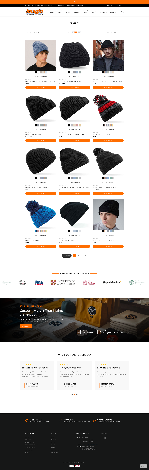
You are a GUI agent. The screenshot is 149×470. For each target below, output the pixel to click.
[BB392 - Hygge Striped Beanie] (108, 108)
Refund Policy (29, 450)
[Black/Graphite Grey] (103, 178)
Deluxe (53, 442)
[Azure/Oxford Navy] (36, 231)
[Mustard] (80, 125)
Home (27, 437)
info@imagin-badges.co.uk (90, 444)
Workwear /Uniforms (76, 11)
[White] (38, 72)
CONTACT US (26, 326)
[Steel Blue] (41, 178)
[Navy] (77, 231)
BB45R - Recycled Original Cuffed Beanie (74, 188)
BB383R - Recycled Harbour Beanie (72, 135)
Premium (53, 439)
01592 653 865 (87, 333)
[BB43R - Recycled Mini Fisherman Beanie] (108, 55)
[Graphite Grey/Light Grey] (113, 178)
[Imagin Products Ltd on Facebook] (102, 438)
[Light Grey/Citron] (46, 231)
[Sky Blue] (46, 72)
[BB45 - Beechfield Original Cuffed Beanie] (40, 55)
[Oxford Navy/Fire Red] (38, 231)
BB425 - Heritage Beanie (33, 135)
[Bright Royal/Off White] (108, 178)
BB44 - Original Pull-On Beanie (70, 82)
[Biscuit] (113, 72)
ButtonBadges (68, 11)
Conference (54, 452)
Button (53, 447)
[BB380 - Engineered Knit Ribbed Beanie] (40, 161)
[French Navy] (74, 72)
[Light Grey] (111, 72)
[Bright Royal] (77, 72)
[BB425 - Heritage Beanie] (40, 108)
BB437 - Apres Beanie (32, 241)
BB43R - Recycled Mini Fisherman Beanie (107, 82)
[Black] (36, 72)
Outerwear (102, 12)
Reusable (53, 444)
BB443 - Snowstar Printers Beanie (105, 188)
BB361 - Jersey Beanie (66, 241)
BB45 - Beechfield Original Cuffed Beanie (40, 82)
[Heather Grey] (80, 231)
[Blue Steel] (107, 125)
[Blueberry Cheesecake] (109, 125)
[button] (72, 394)
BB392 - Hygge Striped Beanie (103, 135)
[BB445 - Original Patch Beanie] (108, 214)
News (27, 452)
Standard (54, 437)
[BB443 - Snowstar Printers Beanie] (108, 161)
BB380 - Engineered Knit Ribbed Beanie (39, 188)
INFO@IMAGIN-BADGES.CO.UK (116, 333)
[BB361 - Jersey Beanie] (74, 214)
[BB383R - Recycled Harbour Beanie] (74, 108)
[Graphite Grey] (46, 125)
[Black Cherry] (104, 125)
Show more (66, 255)
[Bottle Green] (80, 72)
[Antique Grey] (43, 125)
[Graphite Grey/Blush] (43, 231)
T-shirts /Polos (85, 11)
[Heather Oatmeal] (41, 72)
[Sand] (43, 72)
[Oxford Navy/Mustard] (41, 231)
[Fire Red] (77, 125)
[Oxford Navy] (105, 72)
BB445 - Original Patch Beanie (103, 241)
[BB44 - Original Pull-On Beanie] (74, 55)
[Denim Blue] (74, 231)
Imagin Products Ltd (79, 462)
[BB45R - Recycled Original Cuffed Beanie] (74, 161)
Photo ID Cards (55, 450)
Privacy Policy (29, 442)
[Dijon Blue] (112, 125)
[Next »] (85, 255)
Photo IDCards (60, 11)
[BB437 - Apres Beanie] (40, 214)
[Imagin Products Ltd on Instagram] (105, 438)
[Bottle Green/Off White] (111, 178)
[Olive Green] (108, 72)
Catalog (28, 439)
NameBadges (52, 11)
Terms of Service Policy (32, 444)
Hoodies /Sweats (93, 11)
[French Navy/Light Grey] (105, 178)
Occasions (111, 12)
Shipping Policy (30, 447)
